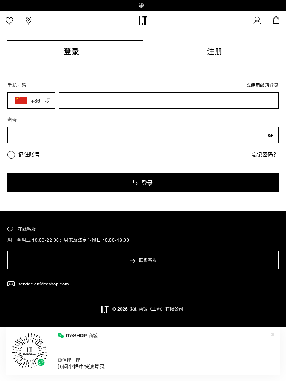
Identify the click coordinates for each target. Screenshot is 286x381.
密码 (12, 119)
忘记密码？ (265, 154)
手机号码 (16, 85)
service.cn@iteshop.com (43, 283)
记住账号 (29, 154)
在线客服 (26, 229)
